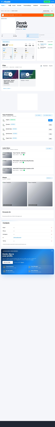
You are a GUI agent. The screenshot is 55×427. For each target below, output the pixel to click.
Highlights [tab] (45, 65)
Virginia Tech (9, 138)
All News (49, 148)
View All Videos (7, 88)
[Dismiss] (52, 251)
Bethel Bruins (43, 47)
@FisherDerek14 (17, 237)
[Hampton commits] (3, 125)
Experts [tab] (51, 65)
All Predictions (48, 115)
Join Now (47, 1)
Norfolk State (9, 128)
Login (52, 1)
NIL (52, 10)
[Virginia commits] (3, 120)
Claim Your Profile (7, 262)
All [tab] (41, 65)
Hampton (8, 124)
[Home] (7, 1)
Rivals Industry (6, 41)
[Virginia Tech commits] (3, 138)
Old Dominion (9, 133)
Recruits (19, 5)
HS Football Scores (44, 5)
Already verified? (19, 262)
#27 (11, 57)
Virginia (7, 119)
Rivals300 (35, 5)
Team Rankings (27, 5)
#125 (11, 56)
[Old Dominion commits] (3, 134)
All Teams (38, 115)
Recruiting (46, 10)
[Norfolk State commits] (3, 129)
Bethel (24, 29)
